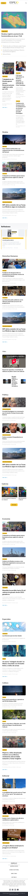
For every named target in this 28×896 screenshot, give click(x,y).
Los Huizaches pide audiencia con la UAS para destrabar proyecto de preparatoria (12, 301)
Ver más (14, 504)
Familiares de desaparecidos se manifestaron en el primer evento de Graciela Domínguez (21, 108)
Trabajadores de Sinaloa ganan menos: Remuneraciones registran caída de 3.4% (13, 177)
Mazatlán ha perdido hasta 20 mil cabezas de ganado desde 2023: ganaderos (14, 592)
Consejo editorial (14, 869)
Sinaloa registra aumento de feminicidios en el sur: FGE (12, 35)
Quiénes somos (14, 866)
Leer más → (5, 107)
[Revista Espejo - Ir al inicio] (14, 863)
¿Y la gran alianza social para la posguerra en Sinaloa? (13, 846)
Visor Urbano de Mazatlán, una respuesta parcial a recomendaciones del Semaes (13, 150)
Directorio (14, 873)
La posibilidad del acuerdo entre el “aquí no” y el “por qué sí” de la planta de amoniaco (14, 794)
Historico (14, 877)
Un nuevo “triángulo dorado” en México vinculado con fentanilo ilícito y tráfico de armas (13, 663)
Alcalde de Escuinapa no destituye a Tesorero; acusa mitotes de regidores (13, 50)
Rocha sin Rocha (6, 54)
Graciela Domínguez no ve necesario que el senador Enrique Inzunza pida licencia (13, 413)
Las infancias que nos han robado (12, 635)
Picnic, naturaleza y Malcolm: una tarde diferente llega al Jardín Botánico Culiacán (13, 725)
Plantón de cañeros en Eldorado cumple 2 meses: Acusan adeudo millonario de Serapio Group (14, 46)
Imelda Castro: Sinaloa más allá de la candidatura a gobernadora (13, 819)
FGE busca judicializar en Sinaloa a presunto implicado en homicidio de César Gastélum (21, 80)
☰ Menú (3, 3)
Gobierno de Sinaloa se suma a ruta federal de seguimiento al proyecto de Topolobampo (13, 562)
